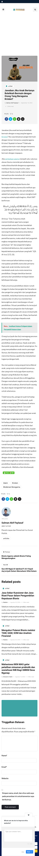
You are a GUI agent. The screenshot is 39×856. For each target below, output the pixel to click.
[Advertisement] (19, 35)
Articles (6, 538)
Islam (5, 483)
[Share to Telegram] (18, 119)
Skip (23, 852)
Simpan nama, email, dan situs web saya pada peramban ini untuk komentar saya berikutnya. (18, 796)
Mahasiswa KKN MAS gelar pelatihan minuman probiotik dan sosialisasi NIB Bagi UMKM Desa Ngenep (18, 669)
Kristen (5, 137)
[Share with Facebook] (6, 119)
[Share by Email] (22, 119)
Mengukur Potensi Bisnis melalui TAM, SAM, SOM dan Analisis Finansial (18, 633)
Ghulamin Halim (7, 677)
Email (4, 767)
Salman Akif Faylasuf (12, 103)
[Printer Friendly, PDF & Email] (8, 472)
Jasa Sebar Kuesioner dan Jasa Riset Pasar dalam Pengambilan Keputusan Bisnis (18, 595)
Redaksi (5, 602)
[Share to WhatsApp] (14, 119)
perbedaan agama (12, 159)
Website (5, 778)
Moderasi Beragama (11, 487)
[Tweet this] (10, 119)
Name (4, 755)
